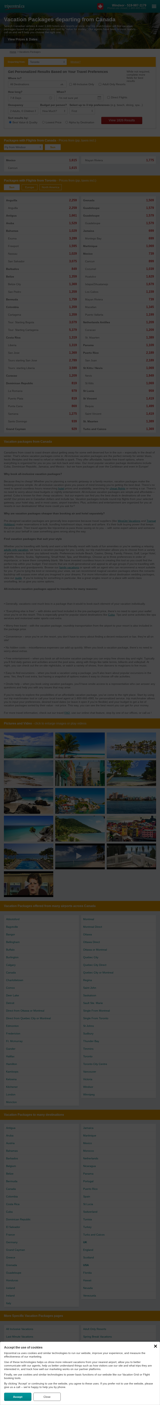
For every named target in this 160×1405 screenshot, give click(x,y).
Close (47, 1396)
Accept (17, 1396)
